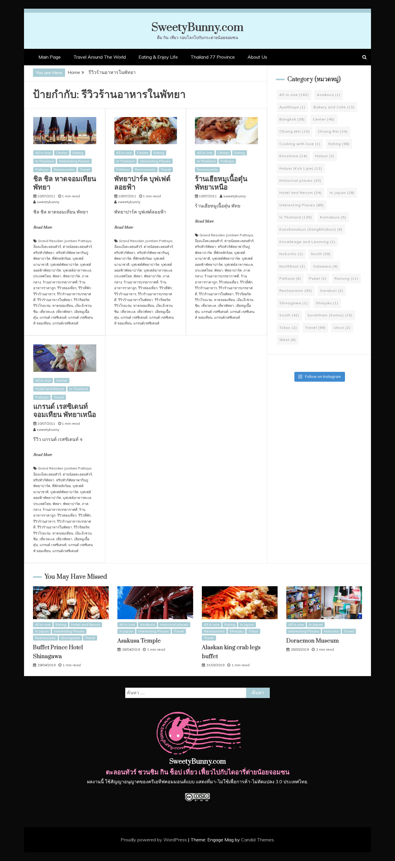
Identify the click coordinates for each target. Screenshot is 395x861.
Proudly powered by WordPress (154, 840)
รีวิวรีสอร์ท (81, 300)
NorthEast (292, 266)
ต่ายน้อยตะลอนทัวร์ (77, 246)
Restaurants (64, 169)
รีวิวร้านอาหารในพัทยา (54, 300)
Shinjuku (327, 303)
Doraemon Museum (312, 641)
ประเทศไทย (42, 276)
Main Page (49, 57)
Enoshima (293, 156)
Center (61, 153)
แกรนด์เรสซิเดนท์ (65, 323)
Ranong (346, 278)
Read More (42, 227)
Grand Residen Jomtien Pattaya (64, 241)
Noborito (291, 254)
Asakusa (328, 94)
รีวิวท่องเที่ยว (67, 288)
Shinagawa (293, 303)
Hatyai (324, 156)
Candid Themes (257, 840)
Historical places (300, 180)
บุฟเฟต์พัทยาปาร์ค (64, 264)
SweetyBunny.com (197, 28)
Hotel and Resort (49, 389)
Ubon (342, 327)
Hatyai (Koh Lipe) (300, 168)
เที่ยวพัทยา (64, 311)
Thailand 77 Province (213, 57)
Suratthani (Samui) (329, 315)
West (287, 339)
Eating (78, 153)
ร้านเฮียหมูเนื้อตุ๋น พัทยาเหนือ (221, 183)
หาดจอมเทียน (62, 305)
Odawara (325, 266)
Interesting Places (74, 161)
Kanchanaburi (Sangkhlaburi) (310, 229)
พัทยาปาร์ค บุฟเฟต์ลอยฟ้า (142, 183)
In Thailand (44, 161)
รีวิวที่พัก (84, 288)
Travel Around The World (99, 57)
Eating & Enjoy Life (158, 57)
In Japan (342, 192)
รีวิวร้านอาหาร (44, 294)
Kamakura (333, 217)
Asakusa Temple (139, 641)
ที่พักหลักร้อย (61, 258)
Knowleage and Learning (307, 242)
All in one (43, 153)
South (289, 315)
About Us (257, 57)
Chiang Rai (333, 131)
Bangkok (292, 119)
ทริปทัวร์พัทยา (43, 252)
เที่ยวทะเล (47, 311)
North (321, 254)
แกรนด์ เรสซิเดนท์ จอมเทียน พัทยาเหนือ (64, 411)
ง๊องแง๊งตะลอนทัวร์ (47, 246)
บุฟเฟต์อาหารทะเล (77, 270)
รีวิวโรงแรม (42, 305)
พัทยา (57, 276)
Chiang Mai (294, 131)
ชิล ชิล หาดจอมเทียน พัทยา (64, 183)
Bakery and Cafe (334, 107)
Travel (85, 169)
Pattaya (42, 169)
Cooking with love (299, 144)
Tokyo (288, 327)
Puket (317, 278)
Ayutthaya (292, 107)
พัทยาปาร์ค (71, 276)
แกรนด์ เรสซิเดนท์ (53, 317)
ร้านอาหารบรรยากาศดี (60, 282)
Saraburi (331, 290)
